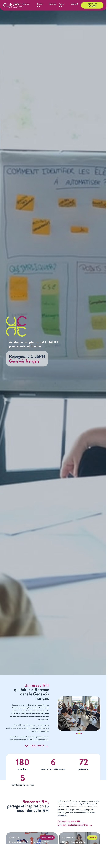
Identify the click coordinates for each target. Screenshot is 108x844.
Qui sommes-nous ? (23, 5)
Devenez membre (92, 5)
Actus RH (61, 5)
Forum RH (40, 5)
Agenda (52, 3)
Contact (74, 3)
